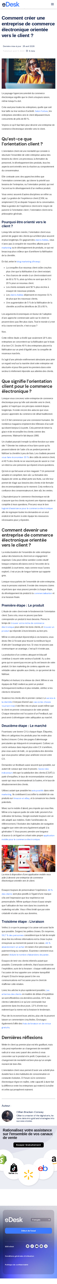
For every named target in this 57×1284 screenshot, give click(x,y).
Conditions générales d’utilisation (19, 1256)
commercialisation (43, 593)
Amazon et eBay (21, 798)
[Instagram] (32, 1246)
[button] (40, 1220)
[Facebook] (41, 1246)
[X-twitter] (46, 1246)
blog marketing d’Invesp (28, 261)
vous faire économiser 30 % (15, 457)
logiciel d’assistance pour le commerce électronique (27, 508)
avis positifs (37, 790)
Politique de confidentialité (16, 1265)
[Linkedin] (27, 1246)
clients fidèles (41, 239)
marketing (6, 247)
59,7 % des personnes (13, 935)
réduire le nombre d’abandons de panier (29, 954)
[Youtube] (36, 1246)
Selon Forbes (41, 111)
